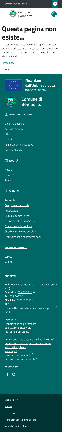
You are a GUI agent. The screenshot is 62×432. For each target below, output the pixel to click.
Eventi (8, 262)
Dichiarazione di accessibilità (20, 359)
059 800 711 (25, 292)
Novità (13, 160)
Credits (8, 413)
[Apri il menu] (5, 14)
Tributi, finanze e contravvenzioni (23, 237)
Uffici (7, 134)
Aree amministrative (16, 129)
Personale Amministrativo (19, 145)
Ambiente (10, 200)
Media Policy (11, 400)
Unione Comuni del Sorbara (16, 3)
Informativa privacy (15, 347)
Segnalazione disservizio (18, 328)
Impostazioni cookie (16, 426)
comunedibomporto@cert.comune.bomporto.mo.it (29, 310)
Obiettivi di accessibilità (17, 355)
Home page (8, 63)
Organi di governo (14, 124)
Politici (8, 139)
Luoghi (8, 256)
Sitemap (9, 406)
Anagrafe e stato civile (17, 205)
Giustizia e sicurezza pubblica (20, 231)
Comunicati (11, 175)
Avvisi (8, 180)
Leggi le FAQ (11, 320)
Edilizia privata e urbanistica (20, 221)
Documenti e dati (14, 150)
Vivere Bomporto (16, 247)
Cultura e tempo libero (17, 216)
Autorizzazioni (12, 210)
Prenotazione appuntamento (20, 324)
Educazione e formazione (18, 226)
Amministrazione (20, 114)
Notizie (8, 170)
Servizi (14, 191)
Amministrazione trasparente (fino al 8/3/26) (29, 339)
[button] (54, 14)
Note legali (11, 351)
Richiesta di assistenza (17, 332)
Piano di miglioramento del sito (20, 420)
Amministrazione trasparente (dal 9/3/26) (28, 343)
